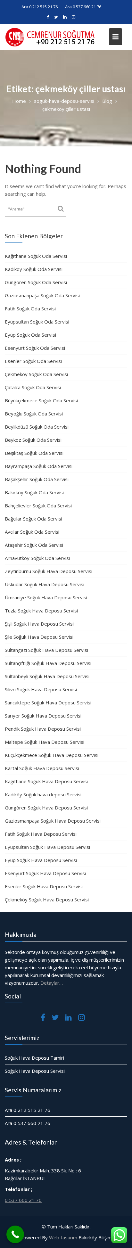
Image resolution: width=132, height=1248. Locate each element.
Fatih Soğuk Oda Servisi (30, 308)
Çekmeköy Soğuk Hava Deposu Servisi (47, 899)
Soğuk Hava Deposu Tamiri (34, 1058)
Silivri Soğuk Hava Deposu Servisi (41, 689)
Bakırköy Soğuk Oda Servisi (34, 492)
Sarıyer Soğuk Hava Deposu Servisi (43, 715)
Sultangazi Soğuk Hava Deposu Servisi (46, 650)
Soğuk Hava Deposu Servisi (35, 1071)
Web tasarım (63, 1237)
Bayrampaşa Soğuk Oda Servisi (38, 466)
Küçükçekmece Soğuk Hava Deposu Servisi (51, 755)
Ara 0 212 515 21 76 (39, 7)
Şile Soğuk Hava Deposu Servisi (39, 637)
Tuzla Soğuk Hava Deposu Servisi (41, 610)
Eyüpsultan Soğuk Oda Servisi (37, 321)
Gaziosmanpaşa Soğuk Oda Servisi (42, 295)
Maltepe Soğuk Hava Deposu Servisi (44, 742)
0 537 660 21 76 (23, 1199)
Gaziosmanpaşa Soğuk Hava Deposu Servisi (53, 820)
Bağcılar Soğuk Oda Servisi (33, 518)
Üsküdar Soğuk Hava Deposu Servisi (44, 584)
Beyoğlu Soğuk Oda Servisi (34, 413)
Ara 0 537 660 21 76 (83, 7)
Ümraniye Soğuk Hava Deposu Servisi (46, 597)
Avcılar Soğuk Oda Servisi (32, 532)
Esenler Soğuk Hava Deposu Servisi (44, 886)
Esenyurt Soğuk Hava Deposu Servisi (45, 873)
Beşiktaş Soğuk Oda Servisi (34, 453)
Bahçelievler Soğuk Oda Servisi (38, 505)
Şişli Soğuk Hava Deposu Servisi (39, 623)
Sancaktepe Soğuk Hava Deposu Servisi (48, 702)
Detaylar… (51, 983)
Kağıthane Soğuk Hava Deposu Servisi (46, 781)
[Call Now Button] (15, 1234)
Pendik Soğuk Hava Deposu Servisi (43, 729)
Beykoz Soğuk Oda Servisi (33, 440)
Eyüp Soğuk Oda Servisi (30, 335)
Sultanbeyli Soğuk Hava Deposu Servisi (47, 676)
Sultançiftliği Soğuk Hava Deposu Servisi (48, 663)
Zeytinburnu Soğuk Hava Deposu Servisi (48, 571)
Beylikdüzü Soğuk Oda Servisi (37, 426)
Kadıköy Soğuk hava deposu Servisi (43, 794)
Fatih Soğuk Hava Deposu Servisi (41, 834)
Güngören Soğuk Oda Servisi (36, 282)
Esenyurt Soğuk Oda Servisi (35, 348)
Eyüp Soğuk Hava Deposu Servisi (41, 860)
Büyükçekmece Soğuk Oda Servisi (41, 400)
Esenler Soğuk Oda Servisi (33, 361)
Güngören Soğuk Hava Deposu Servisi (46, 807)
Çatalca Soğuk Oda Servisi (33, 387)
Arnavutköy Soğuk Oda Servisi (37, 558)
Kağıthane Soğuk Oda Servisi (36, 256)
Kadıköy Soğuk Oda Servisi (33, 269)
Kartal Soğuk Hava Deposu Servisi (42, 768)
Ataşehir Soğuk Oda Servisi (34, 545)
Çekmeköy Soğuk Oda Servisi (36, 374)
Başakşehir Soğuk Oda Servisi (37, 479)
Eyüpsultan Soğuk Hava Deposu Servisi (47, 847)
